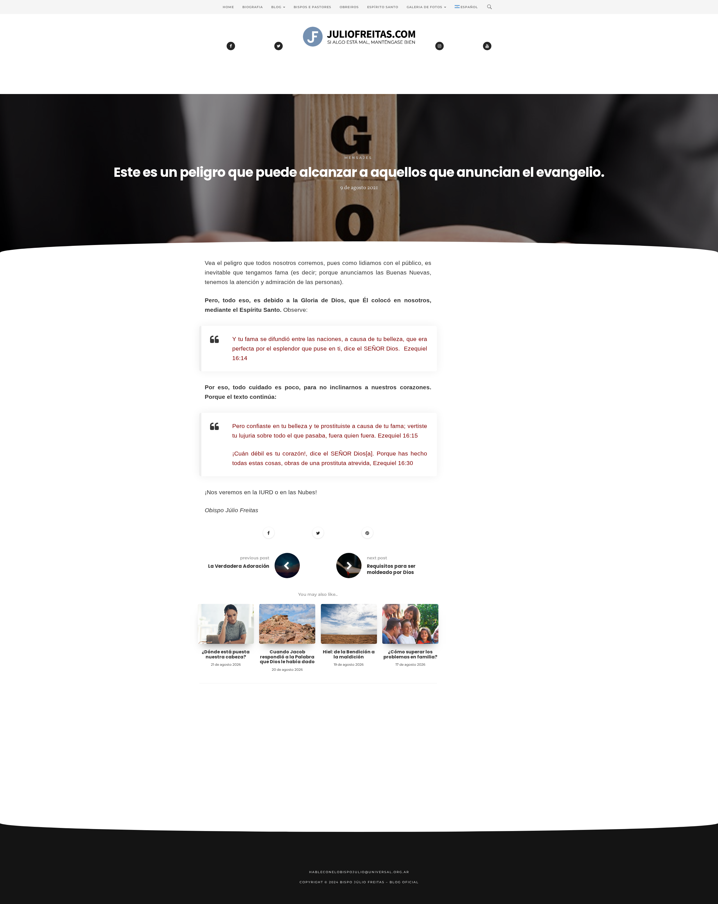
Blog (276, 7)
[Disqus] (318, 762)
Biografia (252, 7)
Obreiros (349, 7)
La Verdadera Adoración (238, 566)
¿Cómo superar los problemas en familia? (410, 654)
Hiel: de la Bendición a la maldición (349, 654)
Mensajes (358, 157)
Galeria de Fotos (425, 7)
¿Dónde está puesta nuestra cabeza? (226, 654)
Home (228, 7)
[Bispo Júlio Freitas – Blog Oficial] (359, 52)
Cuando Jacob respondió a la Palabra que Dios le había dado (287, 657)
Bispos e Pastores (312, 7)
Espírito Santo (382, 7)
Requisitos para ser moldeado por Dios (391, 569)
